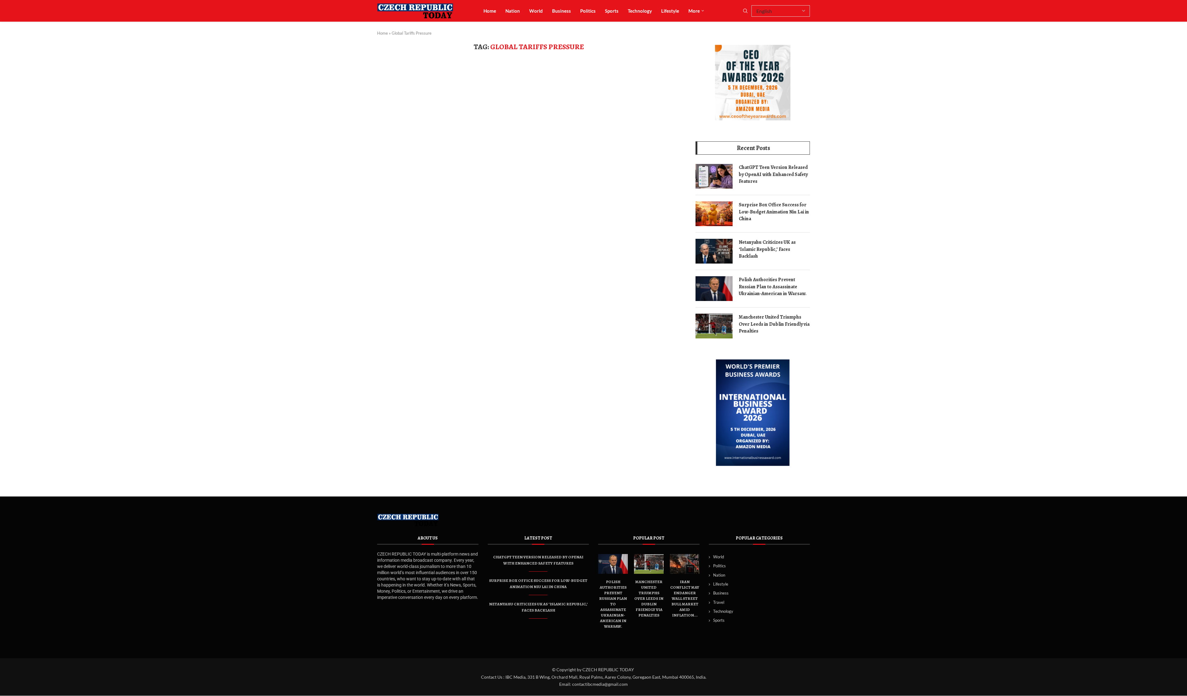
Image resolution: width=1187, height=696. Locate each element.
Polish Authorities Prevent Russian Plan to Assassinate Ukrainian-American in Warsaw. (772, 286)
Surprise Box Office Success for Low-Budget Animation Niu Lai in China (774, 211)
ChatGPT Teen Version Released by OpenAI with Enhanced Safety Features (773, 174)
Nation (512, 11)
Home (489, 11)
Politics (588, 11)
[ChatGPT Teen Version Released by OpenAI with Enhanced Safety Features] (714, 176)
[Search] (745, 11)
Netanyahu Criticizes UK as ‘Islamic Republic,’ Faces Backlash (767, 249)
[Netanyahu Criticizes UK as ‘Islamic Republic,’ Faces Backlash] (714, 251)
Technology (640, 11)
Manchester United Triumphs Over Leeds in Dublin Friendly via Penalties (774, 324)
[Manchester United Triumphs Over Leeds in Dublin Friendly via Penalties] (714, 326)
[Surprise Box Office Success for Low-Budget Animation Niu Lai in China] (714, 213)
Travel (718, 602)
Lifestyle (670, 11)
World (536, 11)
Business (561, 11)
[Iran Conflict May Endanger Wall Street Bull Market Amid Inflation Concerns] (685, 564)
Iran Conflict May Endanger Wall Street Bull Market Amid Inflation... (684, 598)
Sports (612, 11)
